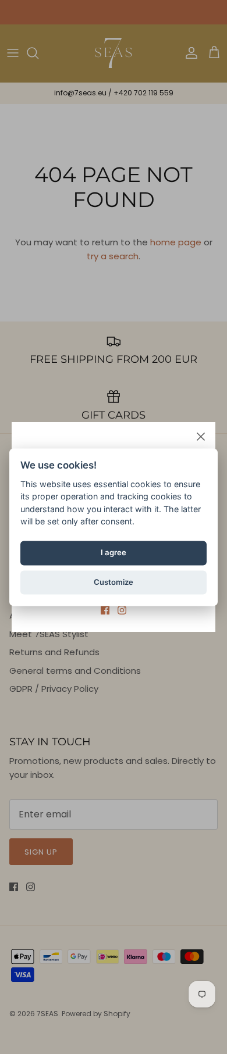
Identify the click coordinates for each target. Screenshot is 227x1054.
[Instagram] (122, 610)
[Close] (201, 436)
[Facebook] (105, 610)
